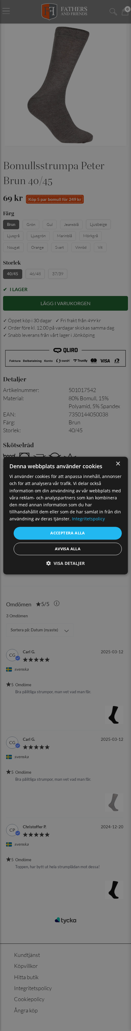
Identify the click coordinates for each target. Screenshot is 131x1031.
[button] (65, 563)
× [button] (117, 464)
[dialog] (65, 515)
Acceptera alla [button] (67, 533)
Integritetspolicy (88, 519)
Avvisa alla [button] (67, 548)
